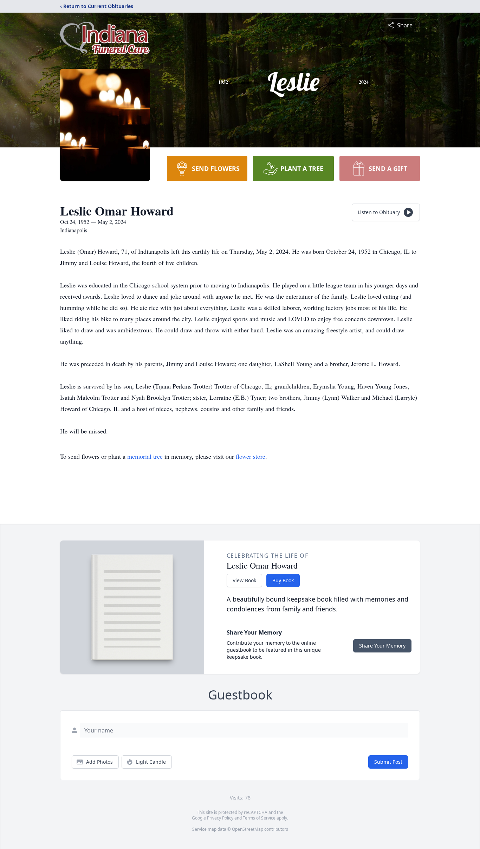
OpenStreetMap (247, 829)
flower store (250, 456)
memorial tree (145, 456)
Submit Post (388, 761)
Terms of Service (259, 818)
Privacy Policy (220, 818)
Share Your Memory (382, 645)
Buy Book (283, 580)
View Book (244, 580)
